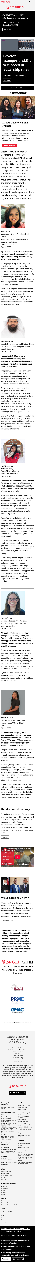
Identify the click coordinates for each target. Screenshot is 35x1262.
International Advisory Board (24, 1124)
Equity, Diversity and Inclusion (23, 1117)
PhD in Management (7, 1159)
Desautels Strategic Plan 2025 (24, 1113)
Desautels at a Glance (24, 1105)
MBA (2, 1115)
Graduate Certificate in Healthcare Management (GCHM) (8, 1133)
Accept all (6, 1259)
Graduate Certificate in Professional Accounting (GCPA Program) (8, 1138)
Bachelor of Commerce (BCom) (7, 1107)
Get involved (5, 1173)
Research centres (22, 1150)
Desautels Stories (6, 1203)
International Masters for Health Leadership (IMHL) (8, 1151)
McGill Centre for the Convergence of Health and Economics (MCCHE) (25, 1154)
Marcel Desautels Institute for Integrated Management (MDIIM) (25, 1159)
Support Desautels (6, 1175)
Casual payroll (5, 1222)
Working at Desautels (7, 1211)
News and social (5, 1201)
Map (22, 1058)
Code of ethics (22, 1119)
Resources (4, 1220)
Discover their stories (7, 920)
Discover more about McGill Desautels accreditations (17, 1022)
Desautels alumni (6, 1171)
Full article (5, 837)
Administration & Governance (22, 1110)
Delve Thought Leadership (25, 1129)
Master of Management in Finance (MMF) (8, 1121)
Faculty (20, 1145)
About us (3, 1192)
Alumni (3, 1190)
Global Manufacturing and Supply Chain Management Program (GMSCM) (9, 1128)
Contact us (15, 1058)
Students (4, 1186)
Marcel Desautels (22, 1107)
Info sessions (7, 75)
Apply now (7, 80)
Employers (4, 1188)
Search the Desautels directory (24, 1136)
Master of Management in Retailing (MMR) (8, 1124)
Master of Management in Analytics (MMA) (8, 1117)
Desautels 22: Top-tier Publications (24, 1148)
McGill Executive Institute (8, 1149)
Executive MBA (5, 1147)
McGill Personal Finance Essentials (9, 1163)
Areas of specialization (24, 1143)
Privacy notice (17, 1062)
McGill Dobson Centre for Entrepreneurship (25, 1162)
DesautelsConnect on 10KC (9, 1205)
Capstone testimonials (9, 145)
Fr (29, 2)
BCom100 (4, 1179)
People (20, 1133)
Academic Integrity (23, 1121)
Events (3, 1177)
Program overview (19, 75)
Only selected (18, 1259)
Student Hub (5, 1218)
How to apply (7, 29)
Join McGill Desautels (17, 1093)
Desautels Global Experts (25, 1127)
